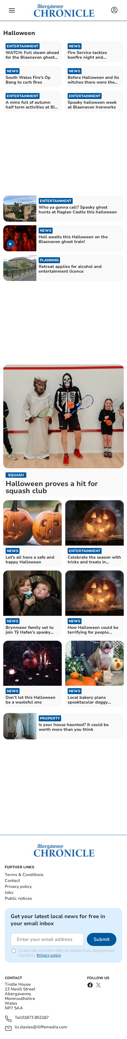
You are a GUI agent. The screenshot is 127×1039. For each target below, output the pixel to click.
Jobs (9, 892)
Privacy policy (18, 886)
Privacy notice (49, 955)
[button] (12, 10)
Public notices (18, 898)
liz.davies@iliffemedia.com (41, 1027)
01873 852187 (35, 1017)
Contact (12, 880)
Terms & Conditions (24, 874)
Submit (102, 939)
